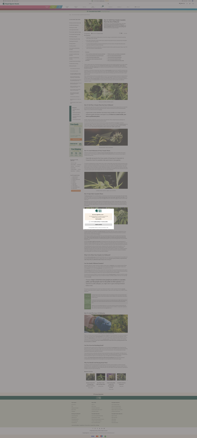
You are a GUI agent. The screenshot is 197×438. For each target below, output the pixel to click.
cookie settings (97, 221)
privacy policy (105, 221)
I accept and (99, 221)
